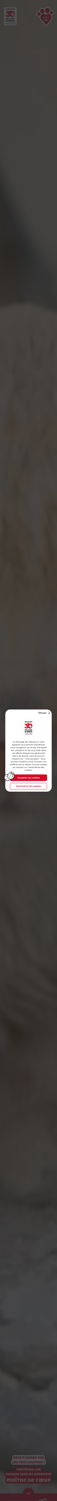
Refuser (42, 713)
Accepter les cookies (28, 777)
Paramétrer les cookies (28, 786)
